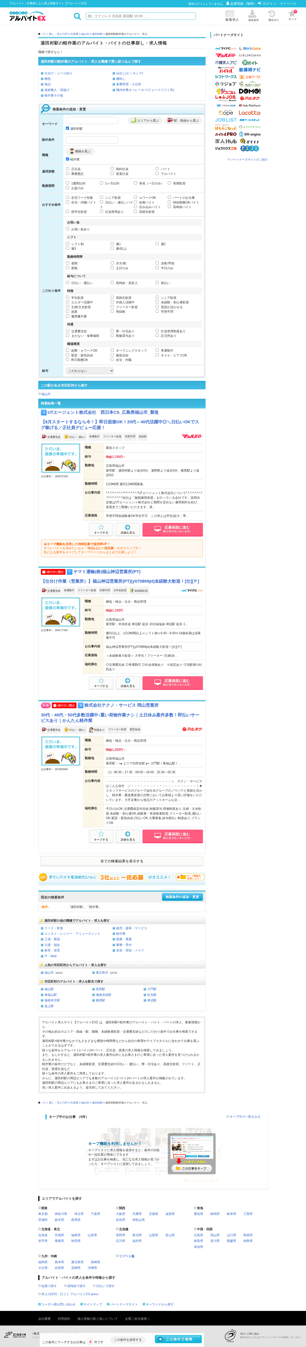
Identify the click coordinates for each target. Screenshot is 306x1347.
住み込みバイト (149, 207)
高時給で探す (76, 1286)
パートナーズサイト (124, 1304)
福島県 (76, 1235)
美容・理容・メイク (130, 950)
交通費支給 (78, 331)
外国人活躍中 (125, 302)
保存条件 (253, 20)
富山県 (170, 1235)
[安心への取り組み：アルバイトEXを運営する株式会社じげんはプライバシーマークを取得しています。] (232, 1335)
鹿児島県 (77, 1262)
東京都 (43, 1214)
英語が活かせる (171, 307)
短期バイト (146, 202)
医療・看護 (124, 939)
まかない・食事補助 (84, 336)
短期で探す (49, 1286)
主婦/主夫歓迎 (80, 307)
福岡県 (43, 1262)
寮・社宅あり (125, 331)
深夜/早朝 (167, 263)
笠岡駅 (100, 989)
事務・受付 (124, 945)
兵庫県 (137, 1214)
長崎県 (95, 1262)
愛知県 (198, 1214)
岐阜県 (231, 1214)
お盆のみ (77, 188)
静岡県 (215, 1214)
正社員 (75, 169)
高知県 (198, 1247)
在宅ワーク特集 (81, 197)
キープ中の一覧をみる (245, 1116)
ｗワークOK (147, 197)
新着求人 (232, 19)
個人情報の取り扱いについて (97, 1318)
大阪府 (120, 1214)
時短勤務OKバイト (185, 202)
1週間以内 (77, 183)
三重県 (248, 1214)
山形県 (92, 1235)
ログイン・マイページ (279, 3)
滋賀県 (170, 1214)
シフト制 (77, 244)
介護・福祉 (52, 945)
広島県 (74, 33)
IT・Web (50, 956)
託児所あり (168, 336)
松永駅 (152, 995)
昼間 (73, 263)
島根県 (248, 1235)
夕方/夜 (120, 263)
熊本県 (59, 1262)
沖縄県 (92, 1268)
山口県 (231, 1235)
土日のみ (121, 268)
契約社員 (121, 169)
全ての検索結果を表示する (121, 861)
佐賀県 (59, 1268)
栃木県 (59, 1220)
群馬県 (76, 1220)
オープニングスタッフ (131, 350)
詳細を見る (128, 532)
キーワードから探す (160, 1304)
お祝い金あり (80, 229)
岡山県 (215, 1235)
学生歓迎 (77, 298)
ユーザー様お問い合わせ (58, 1304)
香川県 (215, 1241)
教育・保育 (52, 950)
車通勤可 (166, 350)
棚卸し (121, 78)
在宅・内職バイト (83, 202)
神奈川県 (61, 1214)
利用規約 (64, 1318)
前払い (165, 283)
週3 (73, 248)
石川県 (120, 1241)
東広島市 (102, 972)
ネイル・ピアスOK (173, 355)
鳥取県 (198, 1241)
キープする (101, 532)
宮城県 (59, 1235)
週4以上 (121, 248)
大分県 (43, 1268)
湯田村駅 (97, 33)
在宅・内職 (123, 360)
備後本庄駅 (52, 1000)
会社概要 (44, 1318)
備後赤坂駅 (103, 995)
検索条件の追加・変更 (182, 897)
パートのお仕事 (183, 197)
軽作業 (75, 159)
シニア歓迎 (112, 197)
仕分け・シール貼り (58, 73)
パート (165, 169)
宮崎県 (76, 1268)
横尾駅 (100, 1000)
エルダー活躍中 (81, 302)
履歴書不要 (78, 316)
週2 (163, 244)
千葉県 (95, 1214)
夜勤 (73, 268)
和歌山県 (138, 1220)
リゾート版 (127, 1256)
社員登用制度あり (173, 331)
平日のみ (166, 268)
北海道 (43, 1235)
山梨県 (153, 1235)
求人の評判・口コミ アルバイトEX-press (70, 1294)
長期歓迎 (179, 183)
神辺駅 (152, 1000)
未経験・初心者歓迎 (174, 302)
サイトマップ (92, 1304)
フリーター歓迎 (126, 307)
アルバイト (168, 174)
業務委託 (77, 174)
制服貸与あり (125, 336)
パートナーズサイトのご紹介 (249, 159)
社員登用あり (114, 212)
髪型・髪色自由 (81, 355)
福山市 (85, 33)
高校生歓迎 (146, 212)
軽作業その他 (53, 95)
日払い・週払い (81, 283)
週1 (118, 244)
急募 (73, 311)
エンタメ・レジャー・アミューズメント (72, 933)
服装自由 (121, 355)
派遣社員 (121, 174)
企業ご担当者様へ (137, 1318)
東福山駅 (50, 995)
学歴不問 (166, 311)
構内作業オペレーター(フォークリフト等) (145, 90)
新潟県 (137, 1235)
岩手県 (43, 1241)
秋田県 (76, 1241)
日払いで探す (105, 1286)
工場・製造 (52, 939)
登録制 (120, 311)
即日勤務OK (79, 360)
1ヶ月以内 (111, 183)
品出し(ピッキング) (129, 73)
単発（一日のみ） (151, 183)
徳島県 (248, 1241)
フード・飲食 (53, 928)
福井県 (137, 1241)
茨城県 (43, 1220)
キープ (292, 15)
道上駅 (49, 1006)
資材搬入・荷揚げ (56, 90)
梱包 (47, 78)
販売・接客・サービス (131, 928)
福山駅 (49, 989)
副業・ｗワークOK (84, 350)
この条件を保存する (128, 1340)
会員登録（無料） (244, 3)
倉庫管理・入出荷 (128, 84)
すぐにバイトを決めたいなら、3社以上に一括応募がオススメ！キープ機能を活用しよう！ (122, 877)
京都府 (153, 1214)
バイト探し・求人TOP (54, 33)
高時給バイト (182, 207)
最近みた (273, 19)
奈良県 (120, 1220)
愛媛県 (231, 1241)
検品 (47, 84)
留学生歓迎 (78, 212)
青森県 (59, 1241)
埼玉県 (79, 1214)
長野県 (120, 1235)
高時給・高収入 (126, 283)
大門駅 (152, 989)
